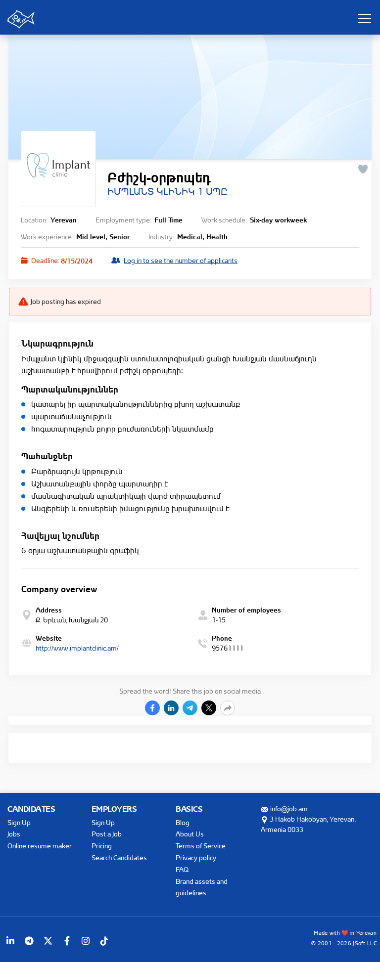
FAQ (182, 869)
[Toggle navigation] (364, 18)
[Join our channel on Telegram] (29, 941)
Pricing (102, 845)
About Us (190, 834)
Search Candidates (119, 857)
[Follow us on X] (48, 941)
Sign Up (19, 822)
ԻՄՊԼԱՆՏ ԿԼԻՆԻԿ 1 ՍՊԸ (167, 191)
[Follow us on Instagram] (86, 941)
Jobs (13, 834)
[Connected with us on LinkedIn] (10, 941)
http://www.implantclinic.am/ (77, 648)
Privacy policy (196, 857)
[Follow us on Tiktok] (104, 941)
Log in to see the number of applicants (181, 260)
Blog (183, 822)
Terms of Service (201, 845)
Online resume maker (39, 845)
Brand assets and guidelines (202, 887)
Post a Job (107, 834)
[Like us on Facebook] (67, 941)
